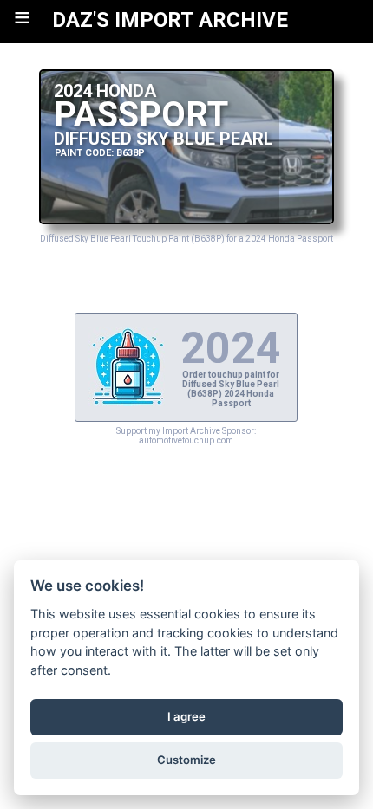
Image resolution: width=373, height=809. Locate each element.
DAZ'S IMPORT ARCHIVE (170, 20)
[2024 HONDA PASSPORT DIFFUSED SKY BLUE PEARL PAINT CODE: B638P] (187, 219)
